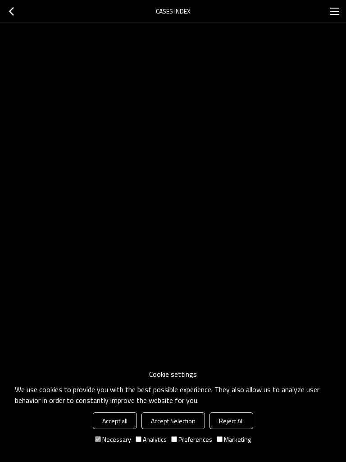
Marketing (237, 439)
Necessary (116, 439)
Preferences (195, 439)
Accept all (114, 420)
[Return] (11, 11)
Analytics (155, 439)
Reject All (231, 420)
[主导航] (334, 11)
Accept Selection (173, 420)
